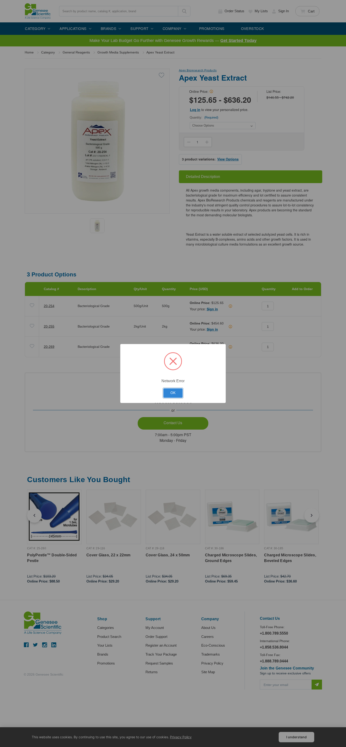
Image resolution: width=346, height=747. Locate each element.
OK (173, 393)
